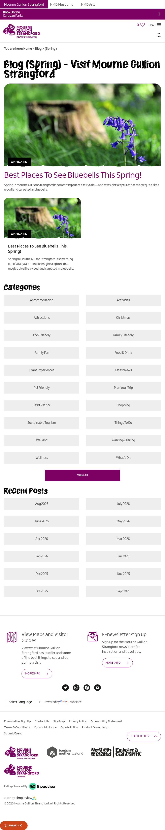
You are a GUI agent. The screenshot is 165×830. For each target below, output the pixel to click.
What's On (123, 458)
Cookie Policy (69, 727)
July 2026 (123, 504)
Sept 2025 (123, 591)
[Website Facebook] (87, 688)
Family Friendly (123, 335)
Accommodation (41, 300)
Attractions (42, 318)
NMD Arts (88, 4)
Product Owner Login (95, 727)
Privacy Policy (78, 721)
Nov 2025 (123, 574)
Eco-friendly (42, 335)
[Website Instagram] (76, 688)
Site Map (59, 721)
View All (82, 475)
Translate (74, 702)
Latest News (123, 370)
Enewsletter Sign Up (17, 721)
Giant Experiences (41, 370)
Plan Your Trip (123, 388)
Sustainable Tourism (41, 423)
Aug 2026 (41, 504)
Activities (123, 300)
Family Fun (41, 353)
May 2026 (123, 521)
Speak (13, 825)
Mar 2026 (123, 539)
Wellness (42, 458)
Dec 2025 (42, 574)
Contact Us (42, 721)
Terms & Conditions (17, 727)
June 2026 (42, 521)
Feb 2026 (42, 556)
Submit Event (13, 733)
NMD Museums (61, 4)
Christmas (123, 318)
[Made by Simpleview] (20, 798)
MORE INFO (32, 673)
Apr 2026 (41, 539)
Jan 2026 (123, 556)
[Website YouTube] (97, 688)
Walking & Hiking (123, 440)
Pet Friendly (42, 388)
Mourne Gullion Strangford (24, 4)
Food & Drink (123, 353)
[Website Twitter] (65, 688)
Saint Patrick (42, 405)
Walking (41, 440)
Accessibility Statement (106, 721)
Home (27, 49)
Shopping (123, 405)
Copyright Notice (45, 727)
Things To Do (123, 423)
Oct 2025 (42, 591)
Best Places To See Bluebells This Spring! (72, 175)
